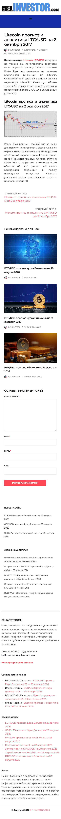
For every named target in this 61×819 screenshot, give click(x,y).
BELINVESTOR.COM (40, 810)
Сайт (6, 466)
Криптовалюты (22, 54)
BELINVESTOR (14, 50)
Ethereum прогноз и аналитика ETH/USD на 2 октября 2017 (30, 199)
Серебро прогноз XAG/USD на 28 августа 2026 (32, 752)
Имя (7, 436)
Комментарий (12, 397)
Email (7, 451)
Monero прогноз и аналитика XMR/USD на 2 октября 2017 (31, 214)
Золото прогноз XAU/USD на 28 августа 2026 (31, 748)
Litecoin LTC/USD (33, 60)
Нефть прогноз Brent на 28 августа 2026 (28, 745)
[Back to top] (58, 816)
